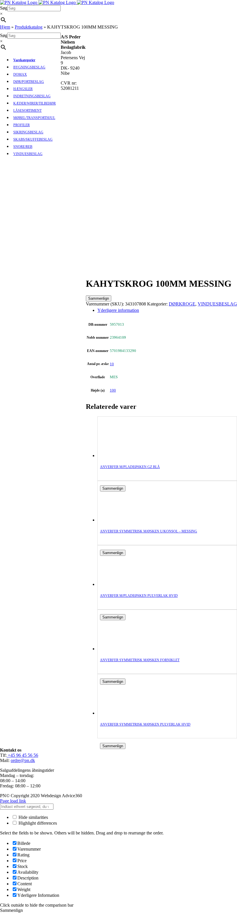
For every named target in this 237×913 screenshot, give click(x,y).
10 (112, 364)
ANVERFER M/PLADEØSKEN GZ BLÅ (130, 467)
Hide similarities (32, 817)
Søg (3, 7)
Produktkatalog (28, 27)
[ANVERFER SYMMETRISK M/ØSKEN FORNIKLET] (123, 648)
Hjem (5, 27)
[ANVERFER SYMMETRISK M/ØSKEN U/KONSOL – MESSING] (123, 519)
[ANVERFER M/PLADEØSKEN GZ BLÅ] (123, 455)
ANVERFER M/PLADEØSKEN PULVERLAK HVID (139, 596)
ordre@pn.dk (23, 760)
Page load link (13, 800)
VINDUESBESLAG (217, 303)
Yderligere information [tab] (118, 310)
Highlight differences (37, 823)
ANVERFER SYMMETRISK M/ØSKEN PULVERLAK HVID (145, 724)
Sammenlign (98, 298)
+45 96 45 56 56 (22, 755)
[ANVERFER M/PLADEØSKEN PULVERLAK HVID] (123, 584)
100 (113, 390)
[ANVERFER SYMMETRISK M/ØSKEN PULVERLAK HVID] (123, 713)
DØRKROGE (182, 303)
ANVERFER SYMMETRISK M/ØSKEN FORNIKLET (139, 660)
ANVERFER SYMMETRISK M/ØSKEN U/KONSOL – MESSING (148, 531)
